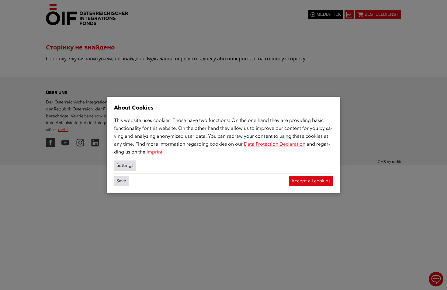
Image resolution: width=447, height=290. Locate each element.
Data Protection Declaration (274, 144)
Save (121, 181)
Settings (124, 165)
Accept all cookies (311, 181)
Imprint (154, 152)
